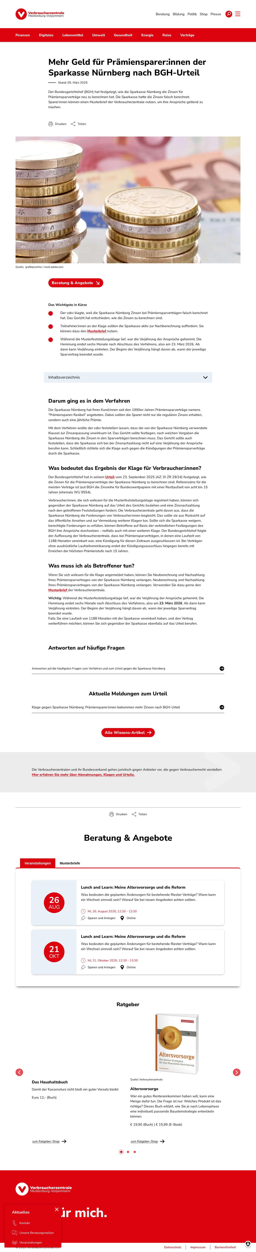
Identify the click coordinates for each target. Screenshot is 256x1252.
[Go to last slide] (19, 1072)
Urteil (110, 477)
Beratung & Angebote (72, 282)
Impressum (198, 1247)
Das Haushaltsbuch (50, 1082)
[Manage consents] (248, 1244)
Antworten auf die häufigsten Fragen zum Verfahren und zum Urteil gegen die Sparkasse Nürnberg (98, 668)
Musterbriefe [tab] (70, 863)
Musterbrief (97, 331)
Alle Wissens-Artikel (125, 732)
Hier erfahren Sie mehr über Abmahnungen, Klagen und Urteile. (83, 774)
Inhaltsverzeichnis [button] (64, 377)
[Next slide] (236, 1072)
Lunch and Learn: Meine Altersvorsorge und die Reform (133, 887)
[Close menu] (57, 1209)
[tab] (121, 1152)
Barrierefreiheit (225, 1247)
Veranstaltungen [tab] (38, 863)
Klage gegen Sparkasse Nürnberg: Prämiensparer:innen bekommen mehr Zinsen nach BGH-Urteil (106, 707)
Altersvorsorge (144, 1088)
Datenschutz (172, 1247)
